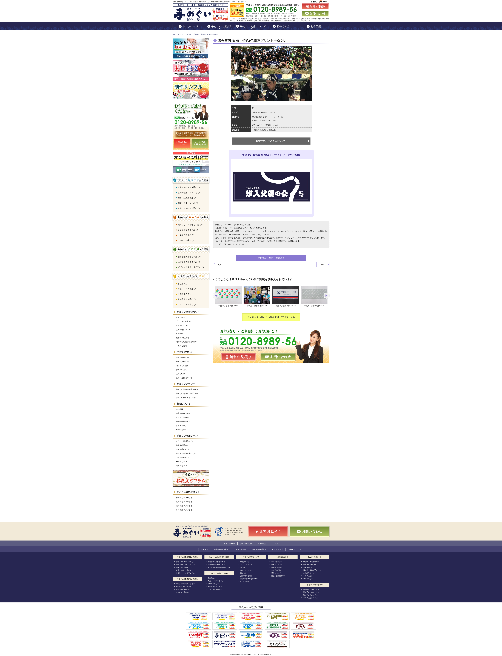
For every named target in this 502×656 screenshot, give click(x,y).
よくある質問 (181, 345)
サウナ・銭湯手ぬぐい (185, 441)
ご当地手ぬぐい (182, 457)
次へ (219, 264)
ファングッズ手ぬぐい (187, 304)
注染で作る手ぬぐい (186, 235)
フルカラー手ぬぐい (186, 240)
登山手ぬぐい (181, 465)
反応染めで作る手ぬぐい (188, 229)
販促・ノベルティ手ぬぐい (189, 187)
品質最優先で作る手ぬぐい (189, 261)
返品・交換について (184, 377)
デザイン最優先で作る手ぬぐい (191, 267)
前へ (323, 264)
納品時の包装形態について (187, 341)
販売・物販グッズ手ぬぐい (189, 192)
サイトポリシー (182, 417)
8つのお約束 (181, 429)
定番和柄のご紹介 (183, 337)
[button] (216, 296)
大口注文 (274, 543)
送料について (181, 373)
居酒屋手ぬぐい (182, 449)
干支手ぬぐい (181, 461)
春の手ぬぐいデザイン (185, 497)
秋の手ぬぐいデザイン (185, 505)
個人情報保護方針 (183, 421)
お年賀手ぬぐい (184, 294)
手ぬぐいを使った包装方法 (187, 393)
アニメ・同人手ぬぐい (187, 288)
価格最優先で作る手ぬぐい (189, 256)
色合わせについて (183, 329)
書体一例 (179, 333)
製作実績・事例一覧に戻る (271, 257)
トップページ (229, 543)
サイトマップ (181, 425)
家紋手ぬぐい (183, 283)
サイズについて (182, 325)
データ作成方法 (182, 357)
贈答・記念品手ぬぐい (187, 197)
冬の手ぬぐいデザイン (185, 509)
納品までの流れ (182, 365)
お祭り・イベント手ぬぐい (189, 208)
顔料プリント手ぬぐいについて (270, 140)
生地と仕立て (181, 317)
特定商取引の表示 (183, 413)
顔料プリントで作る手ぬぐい (190, 224)
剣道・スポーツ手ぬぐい (188, 203)
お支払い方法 (181, 369)
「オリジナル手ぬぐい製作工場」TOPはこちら (271, 317)
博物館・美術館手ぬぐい (186, 453)
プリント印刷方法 (183, 321)
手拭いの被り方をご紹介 (186, 397)
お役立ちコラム (294, 549)
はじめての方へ (246, 543)
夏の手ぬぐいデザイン (185, 501)
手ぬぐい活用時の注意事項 (187, 389)
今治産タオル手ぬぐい (187, 299)
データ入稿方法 (182, 361)
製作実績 (262, 543)
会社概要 (179, 409)
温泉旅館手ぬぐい (183, 445)
